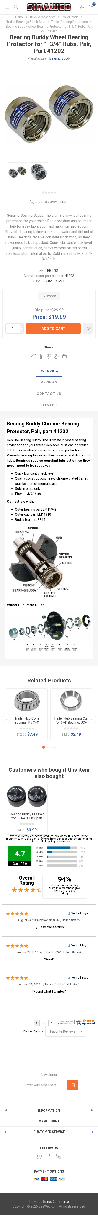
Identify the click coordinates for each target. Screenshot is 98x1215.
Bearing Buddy (60, 58)
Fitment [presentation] (49, 405)
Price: (39, 316)
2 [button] (48, 747)
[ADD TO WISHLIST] (88, 328)
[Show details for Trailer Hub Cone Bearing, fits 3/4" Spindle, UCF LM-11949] (26, 701)
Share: (49, 347)
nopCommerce (58, 1201)
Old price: (42, 310)
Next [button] (91, 718)
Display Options (33, 1031)
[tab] (49, 371)
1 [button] (43, 747)
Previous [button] (6, 718)
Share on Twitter (33, 356)
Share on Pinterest (49, 356)
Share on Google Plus (56, 356)
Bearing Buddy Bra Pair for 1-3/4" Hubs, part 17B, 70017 (27, 818)
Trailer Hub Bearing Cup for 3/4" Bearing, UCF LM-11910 (71, 722)
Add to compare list (52, 202)
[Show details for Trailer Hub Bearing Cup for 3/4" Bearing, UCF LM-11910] (71, 701)
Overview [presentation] (49, 371)
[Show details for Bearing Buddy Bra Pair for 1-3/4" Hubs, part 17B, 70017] (26, 796)
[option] (17, 172)
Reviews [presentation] (49, 382)
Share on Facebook (41, 356)
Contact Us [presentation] (49, 394)
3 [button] (51, 747)
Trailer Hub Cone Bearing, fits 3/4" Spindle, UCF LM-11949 (27, 722)
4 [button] (55, 747)
